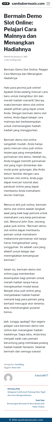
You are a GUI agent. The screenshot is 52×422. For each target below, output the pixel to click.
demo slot (16, 367)
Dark (6, 3)
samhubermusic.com (28, 3)
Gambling (19, 364)
